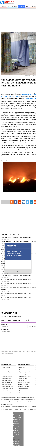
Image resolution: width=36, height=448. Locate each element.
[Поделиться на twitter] (27, 202)
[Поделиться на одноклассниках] (12, 202)
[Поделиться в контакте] (23, 202)
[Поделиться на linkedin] (31, 202)
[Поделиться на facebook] (15, 202)
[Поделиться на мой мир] (19, 202)
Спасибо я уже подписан (18, 271)
